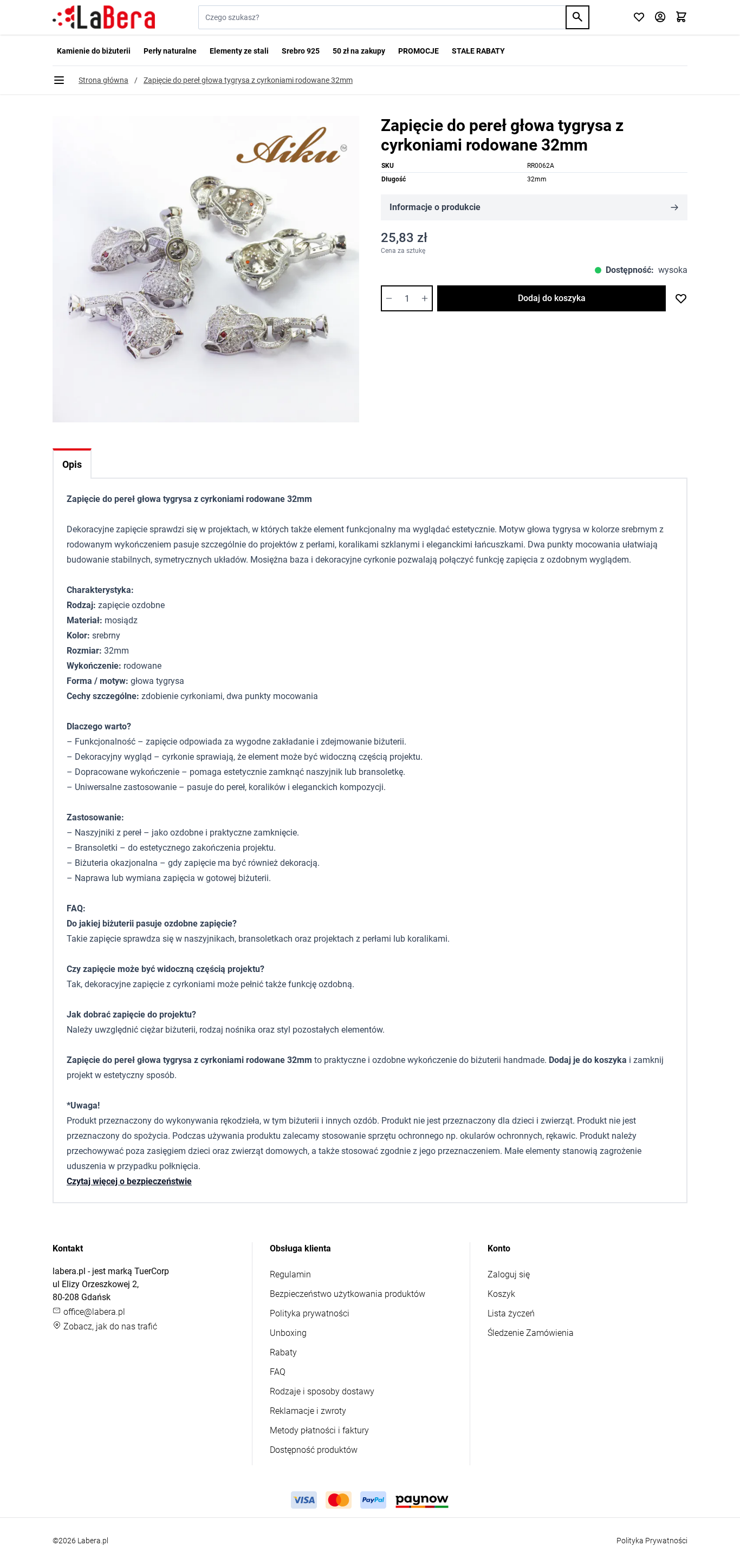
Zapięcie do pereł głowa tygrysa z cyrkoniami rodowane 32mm (248, 80)
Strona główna (103, 80)
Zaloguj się (509, 1274)
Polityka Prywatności (651, 1540)
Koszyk (501, 1294)
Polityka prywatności (309, 1313)
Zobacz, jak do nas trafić (109, 1326)
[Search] (577, 17)
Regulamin (290, 1274)
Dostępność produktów (314, 1450)
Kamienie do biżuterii (94, 51)
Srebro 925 (301, 51)
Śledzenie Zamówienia (531, 1333)
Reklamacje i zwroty (308, 1411)
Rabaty (283, 1352)
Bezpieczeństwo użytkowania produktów (347, 1294)
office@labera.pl (93, 1312)
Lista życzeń (511, 1313)
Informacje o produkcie (435, 207)
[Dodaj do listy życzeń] (680, 298)
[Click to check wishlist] (639, 17)
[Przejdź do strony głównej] (104, 17)
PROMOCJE (418, 51)
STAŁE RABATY (478, 51)
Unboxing (288, 1333)
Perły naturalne (170, 51)
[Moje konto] (660, 17)
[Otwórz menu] (59, 80)
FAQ (277, 1372)
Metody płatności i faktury (319, 1430)
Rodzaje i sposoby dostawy (322, 1391)
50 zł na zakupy (359, 51)
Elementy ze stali (239, 51)
